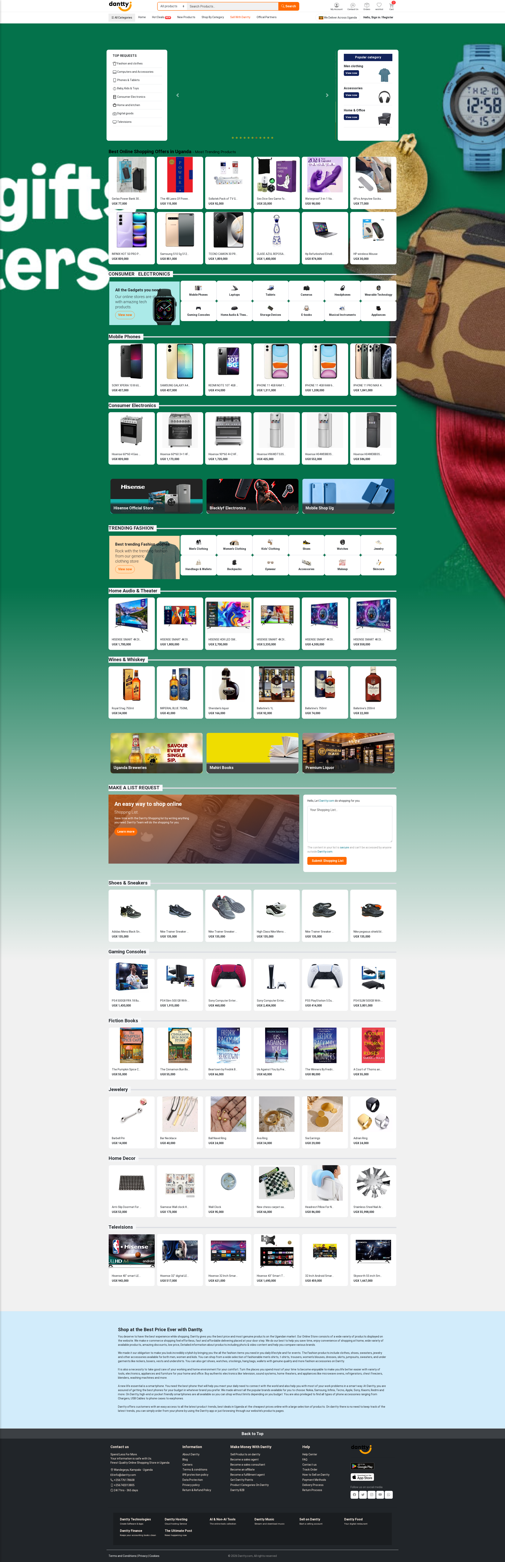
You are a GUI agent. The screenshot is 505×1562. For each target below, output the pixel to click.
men (172, 1357)
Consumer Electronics (131, 96)
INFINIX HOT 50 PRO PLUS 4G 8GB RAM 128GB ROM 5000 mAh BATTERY (126, 253)
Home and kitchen (128, 105)
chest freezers (372, 1373)
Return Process (312, 1490)
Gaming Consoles (127, 951)
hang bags (249, 1361)
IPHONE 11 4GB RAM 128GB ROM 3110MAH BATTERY (271, 385)
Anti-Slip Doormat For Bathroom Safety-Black (126, 1207)
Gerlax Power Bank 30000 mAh (126, 198)
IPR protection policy (195, 1474)
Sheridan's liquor (219, 708)
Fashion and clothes (130, 63)
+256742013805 (124, 1485)
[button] (177, 95)
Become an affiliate (242, 1469)
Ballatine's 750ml (315, 708)
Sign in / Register (382, 17)
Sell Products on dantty (245, 1454)
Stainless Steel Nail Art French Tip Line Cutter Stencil (368, 1207)
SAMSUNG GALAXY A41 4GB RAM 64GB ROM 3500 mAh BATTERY (175, 385)
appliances (148, 1373)
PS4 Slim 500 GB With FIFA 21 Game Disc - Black (175, 1000)
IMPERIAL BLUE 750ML (174, 708)
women (181, 1357)
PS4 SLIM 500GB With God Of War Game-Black (368, 1000)
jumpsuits (352, 1357)
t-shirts (284, 1357)
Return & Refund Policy (196, 1490)
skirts (341, 1357)
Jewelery (118, 1089)
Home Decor (122, 1158)
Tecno (340, 1390)
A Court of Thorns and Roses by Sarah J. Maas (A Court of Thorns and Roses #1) (368, 1069)
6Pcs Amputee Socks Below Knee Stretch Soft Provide (368, 198)
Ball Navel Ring (217, 1138)
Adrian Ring (361, 1138)
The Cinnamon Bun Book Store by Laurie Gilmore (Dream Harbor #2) (175, 1069)
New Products (186, 17)
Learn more (126, 831)
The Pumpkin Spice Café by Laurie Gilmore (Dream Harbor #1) (126, 1069)
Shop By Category (213, 17)
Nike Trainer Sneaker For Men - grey (223, 931)
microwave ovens (333, 1373)
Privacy (143, 1555)
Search (290, 6)
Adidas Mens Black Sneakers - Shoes (126, 931)
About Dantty (190, 1454)
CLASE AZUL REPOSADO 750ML (271, 253)
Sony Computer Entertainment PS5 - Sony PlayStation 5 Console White (271, 1000)
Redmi (375, 1390)
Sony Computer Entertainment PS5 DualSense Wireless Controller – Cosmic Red (223, 1000)
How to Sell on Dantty (315, 1474)
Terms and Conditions (122, 1555)
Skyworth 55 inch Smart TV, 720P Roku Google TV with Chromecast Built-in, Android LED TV (368, 1275)
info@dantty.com (125, 1474)
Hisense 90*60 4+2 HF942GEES (223, 454)
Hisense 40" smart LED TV (126, 1275)
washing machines (142, 1377)
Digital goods (125, 113)
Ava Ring (262, 1138)
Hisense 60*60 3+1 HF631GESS (175, 454)
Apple (349, 1390)
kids (194, 1357)
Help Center (309, 1454)
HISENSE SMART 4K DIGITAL (126, 639)
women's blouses (314, 1357)
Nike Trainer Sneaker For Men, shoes (320, 931)
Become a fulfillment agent (247, 1474)
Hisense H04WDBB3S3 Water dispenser (320, 454)
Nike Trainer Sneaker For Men (175, 931)
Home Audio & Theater (132, 591)
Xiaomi (365, 1390)
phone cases (157, 1398)
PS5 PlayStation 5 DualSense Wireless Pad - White (320, 1000)
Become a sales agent (244, 1459)
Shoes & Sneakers (128, 883)
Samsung (320, 1390)
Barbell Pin (118, 1138)
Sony (357, 1390)
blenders (123, 1377)
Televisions (124, 121)
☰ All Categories (121, 17)
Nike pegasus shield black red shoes (368, 931)
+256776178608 (124, 1480)
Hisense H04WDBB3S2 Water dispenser (368, 454)
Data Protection (192, 1479)
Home (142, 17)
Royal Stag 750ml (123, 708)
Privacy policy (191, 1485)
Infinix (331, 1390)
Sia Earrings (312, 1138)
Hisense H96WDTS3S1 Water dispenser (271, 454)
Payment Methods (314, 1479)
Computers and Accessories (135, 71)
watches (221, 1361)
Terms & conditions (194, 1469)
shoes (355, 1352)
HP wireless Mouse (366, 253)
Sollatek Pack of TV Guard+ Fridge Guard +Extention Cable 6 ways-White (223, 198)
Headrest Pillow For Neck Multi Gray (320, 1207)
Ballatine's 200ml (364, 708)
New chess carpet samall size (271, 1207)
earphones (176, 1398)
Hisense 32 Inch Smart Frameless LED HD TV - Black (223, 1275)
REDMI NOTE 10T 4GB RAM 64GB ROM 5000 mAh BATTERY (223, 385)
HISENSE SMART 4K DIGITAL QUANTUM (368, 639)
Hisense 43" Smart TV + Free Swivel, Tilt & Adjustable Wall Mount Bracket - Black (271, 1275)
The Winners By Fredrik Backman (320, 1069)
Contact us (309, 1464)
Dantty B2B (237, 1490)
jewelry (377, 1352)
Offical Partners (267, 17)
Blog (185, 1459)
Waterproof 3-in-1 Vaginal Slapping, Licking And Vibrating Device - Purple (320, 198)
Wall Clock (215, 1207)
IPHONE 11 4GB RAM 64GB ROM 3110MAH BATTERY (320, 385)
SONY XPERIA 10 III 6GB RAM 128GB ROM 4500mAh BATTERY (126, 385)
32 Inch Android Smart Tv (320, 1275)
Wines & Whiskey (126, 659)
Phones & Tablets (128, 80)
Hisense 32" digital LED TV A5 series (175, 1275)
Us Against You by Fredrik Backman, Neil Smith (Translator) (271, 1069)
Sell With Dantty (240, 17)
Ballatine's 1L (265, 708)
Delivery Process (313, 1485)
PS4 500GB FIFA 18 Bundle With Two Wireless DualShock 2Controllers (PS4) (126, 1000)
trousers (296, 1357)
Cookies (154, 1555)
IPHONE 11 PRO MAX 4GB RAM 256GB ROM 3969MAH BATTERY (368, 385)
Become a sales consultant (247, 1464)
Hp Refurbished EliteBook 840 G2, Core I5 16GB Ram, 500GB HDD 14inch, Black (320, 253)
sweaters (366, 1352)
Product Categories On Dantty (249, 1485)
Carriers (187, 1464)
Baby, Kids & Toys (128, 88)
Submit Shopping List (327, 861)
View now (351, 73)
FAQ (304, 1459)
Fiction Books (123, 1020)
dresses (331, 1357)
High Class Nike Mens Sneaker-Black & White (271, 931)
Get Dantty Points (241, 1479)
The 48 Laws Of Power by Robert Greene (175, 198)
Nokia (309, 1390)
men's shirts (271, 1357)
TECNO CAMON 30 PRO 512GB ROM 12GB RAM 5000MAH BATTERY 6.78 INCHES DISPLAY (223, 253)
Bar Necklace (168, 1138)
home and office (193, 1373)
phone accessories (348, 1394)
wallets (261, 1361)
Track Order (309, 1469)
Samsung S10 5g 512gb (175, 253)
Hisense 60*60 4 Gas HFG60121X (126, 454)
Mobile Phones (124, 336)
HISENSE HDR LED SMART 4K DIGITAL (223, 639)
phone (193, 1386)
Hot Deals (161, 17)
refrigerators (353, 1373)
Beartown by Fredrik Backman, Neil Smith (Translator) (223, 1069)
